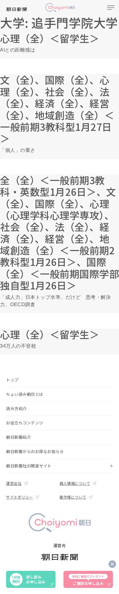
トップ (12, 380)
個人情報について (75, 483)
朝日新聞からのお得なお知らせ (35, 451)
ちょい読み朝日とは (24, 394)
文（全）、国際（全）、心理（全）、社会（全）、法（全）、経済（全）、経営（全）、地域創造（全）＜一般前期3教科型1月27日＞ (57, 109)
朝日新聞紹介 (18, 437)
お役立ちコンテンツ (24, 423)
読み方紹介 (16, 408)
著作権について (73, 496)
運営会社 (13, 483)
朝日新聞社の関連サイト (29, 466)
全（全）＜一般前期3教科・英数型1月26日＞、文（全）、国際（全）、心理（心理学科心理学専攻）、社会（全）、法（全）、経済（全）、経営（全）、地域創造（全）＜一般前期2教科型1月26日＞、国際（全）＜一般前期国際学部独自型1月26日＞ (59, 232)
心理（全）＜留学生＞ (49, 38)
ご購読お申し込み (88, 580)
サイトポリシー (19, 496)
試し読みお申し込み (28, 579)
